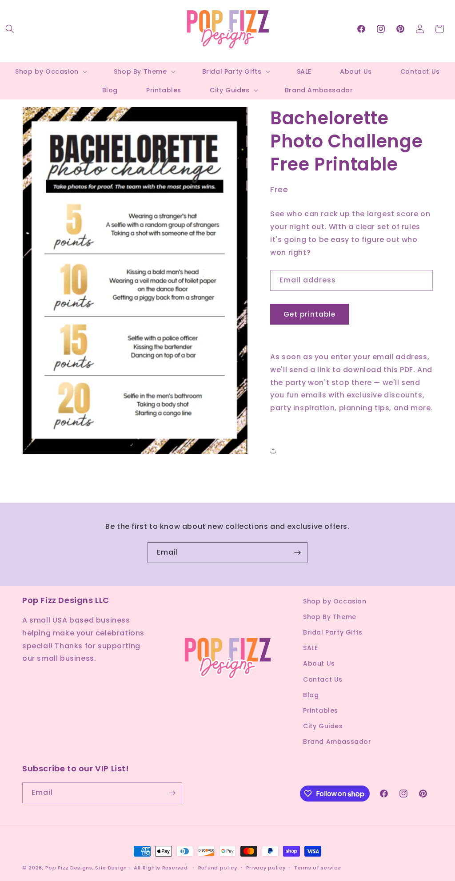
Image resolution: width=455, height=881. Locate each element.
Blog (311, 695)
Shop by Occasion (335, 601)
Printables (320, 710)
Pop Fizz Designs (68, 867)
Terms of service (317, 867)
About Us (319, 663)
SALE (310, 647)
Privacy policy (266, 867)
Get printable (309, 314)
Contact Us (323, 679)
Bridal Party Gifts (333, 632)
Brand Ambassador (337, 741)
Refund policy (217, 867)
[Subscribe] (297, 552)
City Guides (323, 726)
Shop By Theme (329, 616)
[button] (10, 29)
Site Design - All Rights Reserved (141, 867)
